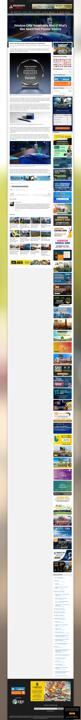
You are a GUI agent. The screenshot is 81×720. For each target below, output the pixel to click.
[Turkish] (62, 66)
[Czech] (64, 59)
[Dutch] (69, 59)
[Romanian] (64, 64)
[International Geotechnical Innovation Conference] (62, 324)
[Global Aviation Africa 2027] (62, 532)
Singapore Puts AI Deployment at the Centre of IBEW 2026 (46, 226)
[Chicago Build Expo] (62, 359)
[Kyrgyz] (64, 62)
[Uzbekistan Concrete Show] (62, 220)
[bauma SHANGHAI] (62, 440)
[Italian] (58, 62)
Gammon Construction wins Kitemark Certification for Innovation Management (19, 195)
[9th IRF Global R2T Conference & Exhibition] (62, 382)
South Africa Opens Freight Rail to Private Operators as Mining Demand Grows (35, 239)
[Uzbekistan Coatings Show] (62, 232)
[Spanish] (54, 66)
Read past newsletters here (62, 93)
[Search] (70, 72)
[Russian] (66, 64)
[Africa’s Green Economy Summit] (62, 509)
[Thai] (60, 66)
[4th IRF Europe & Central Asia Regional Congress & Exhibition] (62, 278)
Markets (25, 12)
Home (12, 12)
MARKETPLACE (70, 14)
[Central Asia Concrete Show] (62, 497)
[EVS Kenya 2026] (62, 474)
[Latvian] (66, 62)
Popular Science (12, 46)
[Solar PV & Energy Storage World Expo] (62, 197)
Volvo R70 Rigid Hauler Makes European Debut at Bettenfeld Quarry (62, 14)
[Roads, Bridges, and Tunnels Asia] (62, 370)
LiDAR (13, 186)
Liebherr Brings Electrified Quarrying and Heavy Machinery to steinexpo (14, 252)
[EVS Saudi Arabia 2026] (62, 486)
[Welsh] (69, 66)
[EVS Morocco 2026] (62, 347)
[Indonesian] (54, 62)
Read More (75, 716)
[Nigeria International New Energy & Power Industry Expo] (62, 209)
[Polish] (58, 64)
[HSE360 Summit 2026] (62, 336)
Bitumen (68, 12)
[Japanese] (60, 62)
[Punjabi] (62, 64)
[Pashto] (56, 64)
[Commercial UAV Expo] (62, 139)
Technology (45, 12)
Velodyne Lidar (12, 45)
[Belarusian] (56, 59)
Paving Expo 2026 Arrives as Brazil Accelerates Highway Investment (35, 226)
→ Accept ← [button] (72, 713)
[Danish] (66, 59)
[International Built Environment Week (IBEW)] (62, 162)
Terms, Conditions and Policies (42, 718)
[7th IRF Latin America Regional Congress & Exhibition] (62, 174)
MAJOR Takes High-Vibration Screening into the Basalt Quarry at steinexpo (39, 14)
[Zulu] (70, 66)
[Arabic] (54, 59)
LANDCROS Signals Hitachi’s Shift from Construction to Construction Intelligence (45, 253)
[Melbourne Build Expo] (62, 451)
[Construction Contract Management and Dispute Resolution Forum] (62, 266)
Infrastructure (18, 12)
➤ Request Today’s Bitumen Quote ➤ (62, 128)
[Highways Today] (17, 6)
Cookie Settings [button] (69, 716)
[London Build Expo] (62, 463)
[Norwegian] (54, 64)
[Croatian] (62, 59)
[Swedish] (58, 66)
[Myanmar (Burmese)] (70, 62)
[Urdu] (64, 66)
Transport (53, 12)
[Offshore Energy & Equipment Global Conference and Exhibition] (62, 428)
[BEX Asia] (62, 151)
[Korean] (62, 62)
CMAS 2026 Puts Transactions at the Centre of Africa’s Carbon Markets (45, 239)
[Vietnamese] (66, 66)
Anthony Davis (18, 202)
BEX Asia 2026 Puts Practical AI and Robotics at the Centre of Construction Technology (25, 239)
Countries (32, 12)
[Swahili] (56, 66)
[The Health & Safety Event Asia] (62, 405)
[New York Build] (62, 520)
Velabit (22, 186)
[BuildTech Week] (62, 543)
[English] (70, 59)
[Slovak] (69, 64)
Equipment (39, 12)
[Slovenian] (70, 64)
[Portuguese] (60, 64)
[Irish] (56, 62)
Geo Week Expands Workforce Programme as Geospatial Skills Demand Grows (24, 226)
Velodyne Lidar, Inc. (69, 40)
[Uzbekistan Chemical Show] (62, 243)
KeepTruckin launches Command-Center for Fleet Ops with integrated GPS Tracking (42, 195)
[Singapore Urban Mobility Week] (62, 393)
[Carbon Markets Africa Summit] (62, 301)
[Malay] (69, 62)
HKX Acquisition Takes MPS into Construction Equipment (17, 14)
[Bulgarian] (58, 59)
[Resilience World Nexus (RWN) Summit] (62, 289)
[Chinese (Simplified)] (60, 59)
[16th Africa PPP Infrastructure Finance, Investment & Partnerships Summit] (62, 416)
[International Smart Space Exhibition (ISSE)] (62, 255)
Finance (62, 12)
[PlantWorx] (62, 567)
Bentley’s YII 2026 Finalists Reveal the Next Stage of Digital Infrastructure (24, 252)
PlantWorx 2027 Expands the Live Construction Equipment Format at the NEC (14, 226)
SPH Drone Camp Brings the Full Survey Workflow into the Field (35, 252)
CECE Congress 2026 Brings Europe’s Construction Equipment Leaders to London (14, 240)
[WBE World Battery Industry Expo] (62, 186)
